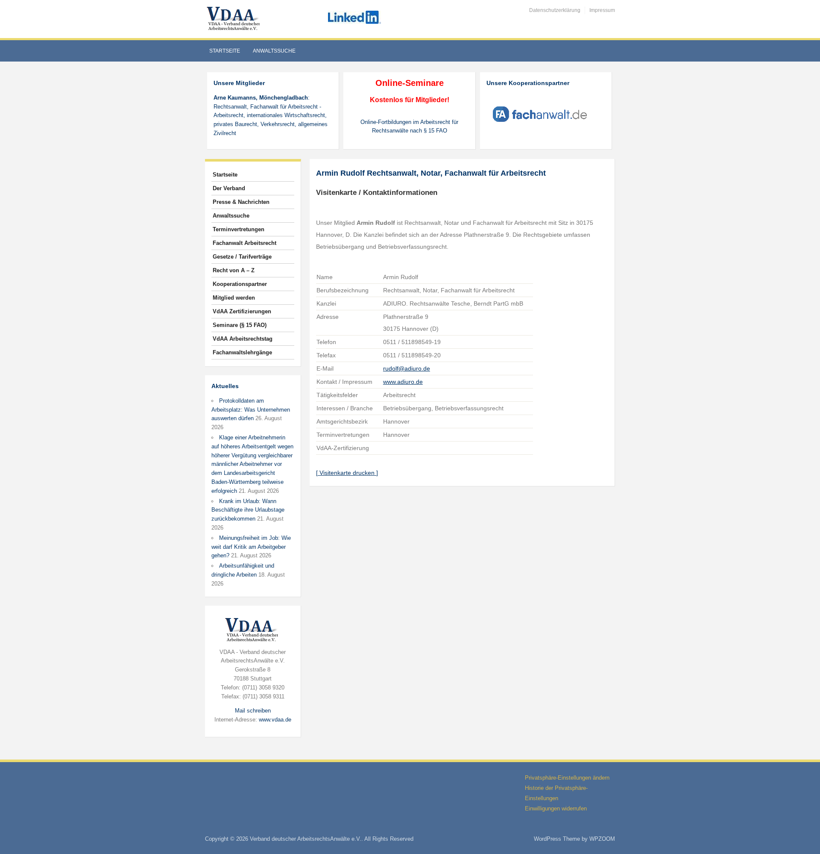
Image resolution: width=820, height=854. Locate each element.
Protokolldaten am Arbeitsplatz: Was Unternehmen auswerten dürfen (250, 410)
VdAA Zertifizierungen (242, 311)
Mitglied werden (234, 297)
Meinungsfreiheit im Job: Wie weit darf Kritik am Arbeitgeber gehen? (251, 547)
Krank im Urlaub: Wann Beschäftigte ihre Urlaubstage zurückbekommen (247, 510)
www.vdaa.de (275, 719)
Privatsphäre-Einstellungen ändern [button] (567, 777)
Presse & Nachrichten (241, 202)
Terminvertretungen (238, 229)
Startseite (224, 51)
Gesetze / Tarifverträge (242, 256)
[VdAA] (234, 18)
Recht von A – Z (234, 270)
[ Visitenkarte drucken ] (347, 472)
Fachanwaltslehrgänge (242, 352)
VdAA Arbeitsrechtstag (242, 339)
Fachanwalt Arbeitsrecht (244, 243)
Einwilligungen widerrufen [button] (556, 808)
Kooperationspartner (240, 284)
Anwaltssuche (274, 51)
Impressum (602, 10)
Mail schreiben (253, 710)
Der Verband (229, 188)
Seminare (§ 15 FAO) (239, 325)
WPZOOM (602, 839)
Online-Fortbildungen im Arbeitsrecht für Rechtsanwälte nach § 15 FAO (409, 126)
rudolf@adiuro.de (406, 368)
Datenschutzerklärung (554, 10)
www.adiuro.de (403, 381)
